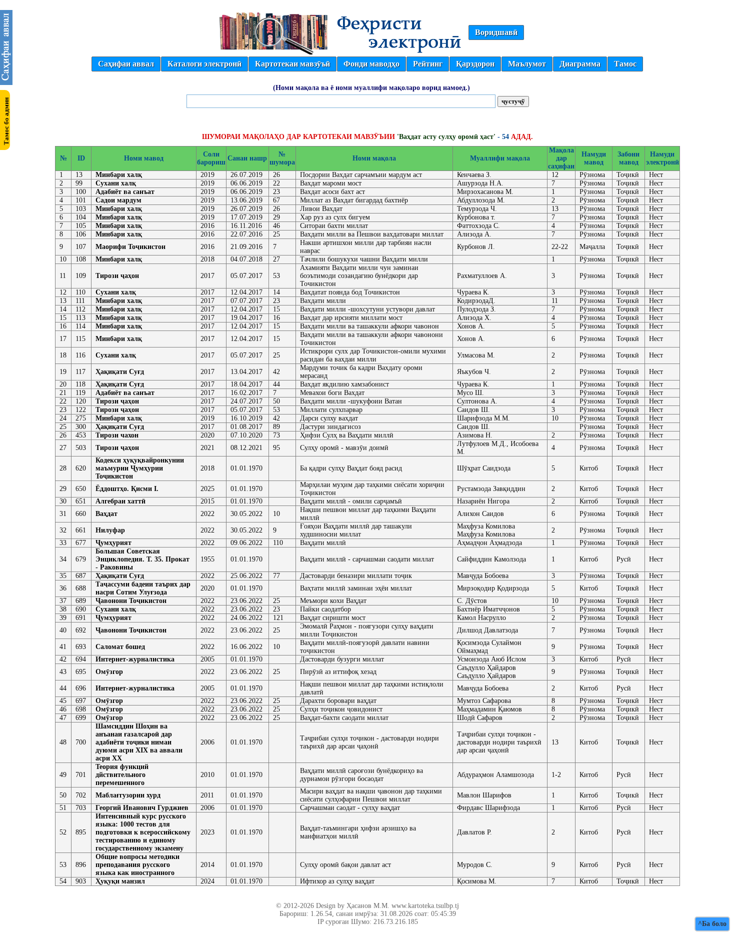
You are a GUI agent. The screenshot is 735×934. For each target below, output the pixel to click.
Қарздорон (475, 64)
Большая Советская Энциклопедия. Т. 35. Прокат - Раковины (143, 559)
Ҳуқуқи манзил (120, 881)
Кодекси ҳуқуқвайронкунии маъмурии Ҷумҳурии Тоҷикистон (140, 468)
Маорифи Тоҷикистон (131, 246)
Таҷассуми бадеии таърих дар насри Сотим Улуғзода (143, 588)
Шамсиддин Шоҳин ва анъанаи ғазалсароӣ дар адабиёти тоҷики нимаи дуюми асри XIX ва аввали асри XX (139, 742)
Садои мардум (119, 200)
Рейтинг (427, 64)
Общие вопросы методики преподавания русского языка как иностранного (138, 864)
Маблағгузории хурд (128, 795)
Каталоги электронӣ (205, 64)
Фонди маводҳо (372, 64)
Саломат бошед (120, 646)
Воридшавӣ (496, 32)
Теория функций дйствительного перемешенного (122, 774)
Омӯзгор (109, 672)
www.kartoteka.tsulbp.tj (425, 906)
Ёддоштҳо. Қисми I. (127, 488)
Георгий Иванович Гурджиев (142, 808)
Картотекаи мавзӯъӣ (292, 64)
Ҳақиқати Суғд (120, 372)
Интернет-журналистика (135, 659)
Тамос (625, 64)
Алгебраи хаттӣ (121, 501)
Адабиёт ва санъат (125, 192)
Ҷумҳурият (114, 542)
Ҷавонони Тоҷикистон (131, 600)
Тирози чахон (117, 435)
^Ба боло (712, 924)
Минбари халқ (119, 174)
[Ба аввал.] (6, 82)
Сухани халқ (116, 183)
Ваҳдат (107, 514)
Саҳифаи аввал (126, 64)
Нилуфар (110, 530)
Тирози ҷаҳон (117, 276)
